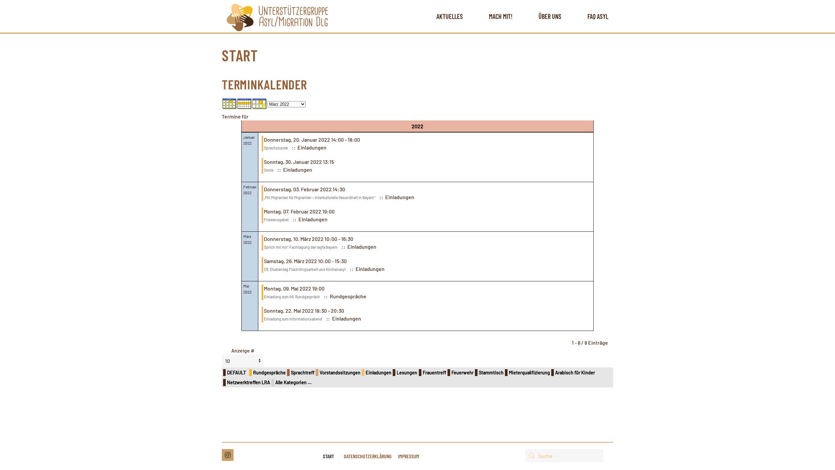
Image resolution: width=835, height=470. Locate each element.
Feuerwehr (462, 372)
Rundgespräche (269, 372)
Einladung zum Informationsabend (293, 319)
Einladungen (378, 372)
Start (328, 456)
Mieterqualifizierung (529, 372)
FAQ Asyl (597, 16)
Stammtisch (491, 372)
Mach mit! (500, 16)
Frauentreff (434, 372)
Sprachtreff (302, 372)
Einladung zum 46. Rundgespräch (292, 296)
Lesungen (407, 372)
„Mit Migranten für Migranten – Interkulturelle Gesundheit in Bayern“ (319, 197)
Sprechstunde (276, 148)
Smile (268, 170)
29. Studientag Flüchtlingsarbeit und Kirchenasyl (305, 269)
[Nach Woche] (244, 103)
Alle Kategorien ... (293, 382)
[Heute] (259, 103)
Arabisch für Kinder (575, 372)
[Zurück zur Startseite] (277, 16)
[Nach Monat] (229, 103)
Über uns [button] (550, 16)
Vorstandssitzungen (340, 372)
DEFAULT (236, 372)
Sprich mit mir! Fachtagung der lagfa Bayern (301, 247)
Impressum (408, 456)
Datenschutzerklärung (367, 456)
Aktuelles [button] (449, 16)
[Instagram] (228, 455)
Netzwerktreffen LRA (248, 382)
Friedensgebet (276, 219)
